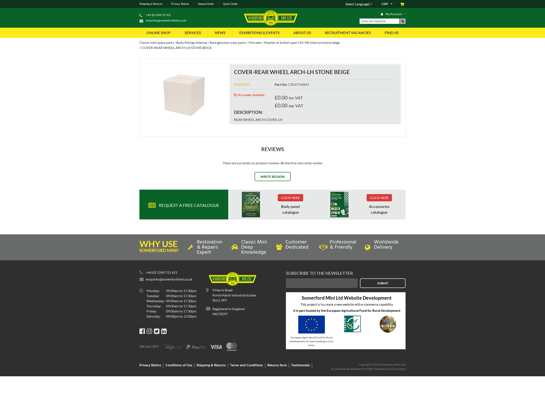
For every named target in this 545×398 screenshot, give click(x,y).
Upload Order (206, 4)
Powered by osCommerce (390, 369)
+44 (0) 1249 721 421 (158, 15)
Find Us (392, 32)
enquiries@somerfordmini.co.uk (166, 21)
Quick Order (230, 4)
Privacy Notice (180, 4)
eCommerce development (346, 369)
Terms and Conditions (246, 365)
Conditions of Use (178, 365)
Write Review (272, 177)
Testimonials (300, 365)
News (220, 32)
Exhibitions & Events (259, 32)
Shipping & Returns (150, 4)
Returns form (277, 365)
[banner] (251, 204)
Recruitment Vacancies (348, 32)
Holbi (370, 369)
